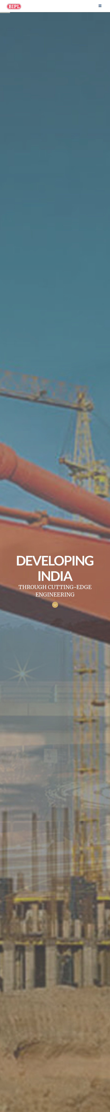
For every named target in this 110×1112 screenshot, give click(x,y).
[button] (100, 6)
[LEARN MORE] (55, 605)
